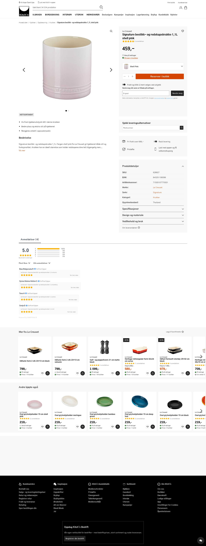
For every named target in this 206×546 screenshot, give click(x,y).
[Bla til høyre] (111, 70)
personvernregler (159, 98)
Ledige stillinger (164, 498)
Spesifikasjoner (130, 208)
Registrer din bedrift (75, 538)
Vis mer (22, 150)
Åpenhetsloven (163, 511)
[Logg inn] (180, 8)
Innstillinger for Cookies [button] (167, 505)
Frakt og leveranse (27, 501)
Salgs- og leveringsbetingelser (32, 492)
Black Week (59, 508)
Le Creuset (127, 31)
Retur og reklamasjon (28, 495)
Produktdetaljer (130, 166)
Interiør (126, 498)
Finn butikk (171, 2)
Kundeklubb (164, 14)
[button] (183, 31)
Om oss (160, 488)
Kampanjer (119, 14)
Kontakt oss (24, 488)
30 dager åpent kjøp (27, 2)
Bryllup (154, 14)
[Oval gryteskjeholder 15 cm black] (175, 401)
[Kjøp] (47, 373)
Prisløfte (130, 149)
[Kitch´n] (24, 11)
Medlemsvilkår (94, 501)
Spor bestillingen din (27, 508)
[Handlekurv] (185, 8)
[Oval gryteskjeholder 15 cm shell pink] (35, 401)
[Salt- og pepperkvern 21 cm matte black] (105, 346)
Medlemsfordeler (95, 488)
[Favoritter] (42, 373)
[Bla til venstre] (24, 70)
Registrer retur (25, 498)
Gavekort (127, 492)
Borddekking (128, 495)
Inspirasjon (130, 14)
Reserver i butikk (159, 76)
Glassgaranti (93, 495)
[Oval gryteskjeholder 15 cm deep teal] (140, 401)
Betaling (22, 505)
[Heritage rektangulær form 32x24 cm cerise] (140, 346)
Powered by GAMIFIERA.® (28, 317)
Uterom (126, 501)
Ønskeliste (58, 501)
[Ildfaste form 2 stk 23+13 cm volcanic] (70, 346)
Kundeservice (182, 2)
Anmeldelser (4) (30, 239)
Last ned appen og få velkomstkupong (168, 149)
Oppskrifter (58, 492)
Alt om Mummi (60, 505)
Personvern (162, 508)
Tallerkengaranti (95, 498)
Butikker (161, 492)
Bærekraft (162, 495)
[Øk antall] (132, 76)
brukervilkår (169, 98)
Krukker (52, 22)
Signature (157, 192)
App (159, 501)
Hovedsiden (23, 22)
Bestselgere (107, 14)
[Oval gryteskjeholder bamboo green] (105, 401)
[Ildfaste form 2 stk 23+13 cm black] (35, 346)
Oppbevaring (42, 22)
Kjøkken (33, 22)
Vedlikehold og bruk (132, 221)
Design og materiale (132, 215)
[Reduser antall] (124, 76)
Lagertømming (142, 14)
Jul (55, 511)
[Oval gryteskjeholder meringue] (70, 401)
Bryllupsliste (59, 498)
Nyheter (173, 14)
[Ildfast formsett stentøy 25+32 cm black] (175, 346)
